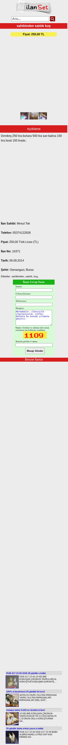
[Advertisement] (34, 75)
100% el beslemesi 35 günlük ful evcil (25, 691)
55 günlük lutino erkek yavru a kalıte (24, 728)
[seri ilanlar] (34, 13)
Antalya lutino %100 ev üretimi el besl (25, 710)
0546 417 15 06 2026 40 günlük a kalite (26, 673)
